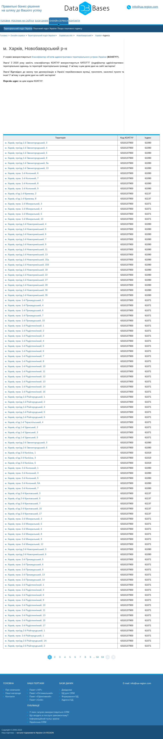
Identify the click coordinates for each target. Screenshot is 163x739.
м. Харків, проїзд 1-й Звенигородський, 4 (26, 148)
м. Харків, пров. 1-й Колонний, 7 (22, 178)
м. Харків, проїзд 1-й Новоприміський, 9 (25, 244)
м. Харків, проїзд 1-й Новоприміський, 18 (26, 270)
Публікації (33, 705)
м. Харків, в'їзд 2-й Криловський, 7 (22, 503)
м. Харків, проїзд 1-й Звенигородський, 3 (26, 142)
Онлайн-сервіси (58, 21)
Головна (5, 21)
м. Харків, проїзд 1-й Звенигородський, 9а (27, 163)
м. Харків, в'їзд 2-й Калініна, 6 (20, 463)
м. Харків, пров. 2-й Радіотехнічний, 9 (24, 600)
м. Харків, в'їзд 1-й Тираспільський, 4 (24, 422)
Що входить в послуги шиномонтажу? (48, 715)
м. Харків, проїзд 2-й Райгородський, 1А (25, 640)
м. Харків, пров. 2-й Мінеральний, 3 (23, 518)
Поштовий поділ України (45, 28)
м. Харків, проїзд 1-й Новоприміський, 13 (26, 254)
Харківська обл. (66, 35)
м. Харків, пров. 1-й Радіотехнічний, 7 (24, 356)
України (41, 35)
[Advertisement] (143, 86)
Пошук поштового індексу (69, 28)
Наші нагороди (13, 693)
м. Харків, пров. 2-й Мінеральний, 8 (23, 534)
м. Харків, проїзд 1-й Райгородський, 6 (25, 417)
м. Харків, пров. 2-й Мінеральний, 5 (23, 524)
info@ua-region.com (145, 6)
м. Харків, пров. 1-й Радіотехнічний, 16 (25, 391)
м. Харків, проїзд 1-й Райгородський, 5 (25, 412)
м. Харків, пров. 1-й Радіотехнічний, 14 (25, 386)
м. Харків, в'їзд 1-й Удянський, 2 (21, 427)
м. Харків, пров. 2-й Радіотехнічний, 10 (25, 605)
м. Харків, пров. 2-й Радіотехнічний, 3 (24, 590)
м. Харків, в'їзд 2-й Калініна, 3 (20, 458)
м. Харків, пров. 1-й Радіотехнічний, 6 (24, 351)
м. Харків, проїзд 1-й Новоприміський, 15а (27, 259)
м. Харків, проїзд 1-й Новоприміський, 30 (26, 290)
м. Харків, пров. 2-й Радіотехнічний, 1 (24, 585)
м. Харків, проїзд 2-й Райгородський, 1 (25, 630)
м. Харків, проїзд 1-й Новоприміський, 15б (27, 264)
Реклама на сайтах (22, 21)
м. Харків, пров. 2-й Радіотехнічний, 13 (25, 615)
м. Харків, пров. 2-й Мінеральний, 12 (24, 544)
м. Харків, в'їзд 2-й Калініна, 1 (20, 452)
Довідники (67, 690)
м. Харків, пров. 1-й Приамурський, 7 (24, 315)
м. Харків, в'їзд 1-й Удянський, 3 (21, 432)
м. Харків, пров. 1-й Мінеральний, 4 (23, 209)
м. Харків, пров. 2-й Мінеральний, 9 (23, 539)
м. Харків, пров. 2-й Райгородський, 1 (24, 635)
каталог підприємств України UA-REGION (35, 733)
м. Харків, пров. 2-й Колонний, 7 (22, 488)
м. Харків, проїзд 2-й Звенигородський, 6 (26, 447)
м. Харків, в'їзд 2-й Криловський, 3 (22, 493)
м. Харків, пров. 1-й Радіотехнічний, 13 (25, 381)
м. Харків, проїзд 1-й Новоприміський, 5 (25, 229)
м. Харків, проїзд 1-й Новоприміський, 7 (25, 239)
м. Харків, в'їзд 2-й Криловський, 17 (23, 513)
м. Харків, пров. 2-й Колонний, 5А (22, 483)
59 (102, 657)
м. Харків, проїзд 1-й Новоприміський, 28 (26, 285)
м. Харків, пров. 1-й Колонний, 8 (22, 183)
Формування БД (70, 696)
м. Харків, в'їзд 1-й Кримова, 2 (20, 193)
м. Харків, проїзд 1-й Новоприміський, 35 (26, 295)
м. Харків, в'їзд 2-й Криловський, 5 (22, 498)
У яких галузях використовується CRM (49, 712)
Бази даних (41, 21)
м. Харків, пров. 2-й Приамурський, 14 (25, 579)
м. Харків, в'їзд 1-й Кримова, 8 (20, 198)
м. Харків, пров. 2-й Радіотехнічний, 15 (25, 620)
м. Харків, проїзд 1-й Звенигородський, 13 (27, 168)
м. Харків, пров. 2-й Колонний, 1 (22, 468)
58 (97, 657)
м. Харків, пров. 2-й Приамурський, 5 (24, 559)
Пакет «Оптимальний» (41, 693)
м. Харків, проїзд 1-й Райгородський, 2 (25, 402)
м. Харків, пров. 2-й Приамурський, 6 (24, 564)
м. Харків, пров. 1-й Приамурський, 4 (24, 305)
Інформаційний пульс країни (44, 718)
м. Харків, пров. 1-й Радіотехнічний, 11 (25, 371)
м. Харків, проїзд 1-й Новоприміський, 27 (26, 280)
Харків (98, 35)
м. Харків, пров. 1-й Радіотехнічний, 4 (24, 341)
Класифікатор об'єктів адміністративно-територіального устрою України (69, 57)
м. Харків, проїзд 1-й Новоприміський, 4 (25, 224)
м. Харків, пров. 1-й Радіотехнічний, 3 (24, 336)
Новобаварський (84, 35)
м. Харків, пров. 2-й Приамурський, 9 (24, 569)
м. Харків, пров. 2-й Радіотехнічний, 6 (24, 595)
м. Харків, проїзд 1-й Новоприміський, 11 (26, 249)
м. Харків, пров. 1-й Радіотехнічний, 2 (24, 330)
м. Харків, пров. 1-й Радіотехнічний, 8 (24, 361)
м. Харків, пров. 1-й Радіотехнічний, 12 (25, 376)
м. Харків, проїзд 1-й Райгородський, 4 (25, 407)
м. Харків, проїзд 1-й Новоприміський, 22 (26, 275)
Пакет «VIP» (35, 690)
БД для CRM (68, 693)
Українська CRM (37, 722)
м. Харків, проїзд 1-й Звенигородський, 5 (26, 153)
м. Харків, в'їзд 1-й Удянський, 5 (21, 437)
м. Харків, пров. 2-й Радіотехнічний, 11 (25, 610)
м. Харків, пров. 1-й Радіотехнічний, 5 (24, 346)
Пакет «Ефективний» (40, 696)
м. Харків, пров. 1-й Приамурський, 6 (24, 310)
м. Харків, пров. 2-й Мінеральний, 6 (23, 529)
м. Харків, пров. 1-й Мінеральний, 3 (23, 203)
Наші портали (35, 683)
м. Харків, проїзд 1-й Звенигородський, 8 (26, 158)
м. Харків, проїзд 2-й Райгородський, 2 (25, 646)
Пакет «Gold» (36, 700)
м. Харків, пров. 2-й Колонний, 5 (22, 478)
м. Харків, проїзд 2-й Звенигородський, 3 (26, 442)
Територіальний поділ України (18, 28)
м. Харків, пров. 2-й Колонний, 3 (22, 473)
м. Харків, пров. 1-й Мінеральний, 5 (23, 214)
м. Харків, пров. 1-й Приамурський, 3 (24, 300)
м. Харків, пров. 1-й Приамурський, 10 (25, 320)
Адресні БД (67, 700)
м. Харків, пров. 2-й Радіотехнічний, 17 (25, 625)
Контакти (74, 21)
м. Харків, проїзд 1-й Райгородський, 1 (25, 397)
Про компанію (12, 690)
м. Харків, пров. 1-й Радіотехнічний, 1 (24, 325)
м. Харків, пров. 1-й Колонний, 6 (22, 173)
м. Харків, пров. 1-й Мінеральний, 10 (24, 219)
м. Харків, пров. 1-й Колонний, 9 (22, 188)
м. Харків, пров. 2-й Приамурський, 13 (25, 574)
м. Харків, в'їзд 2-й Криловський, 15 (23, 508)
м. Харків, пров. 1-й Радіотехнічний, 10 (25, 366)
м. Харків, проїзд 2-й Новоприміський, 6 (25, 554)
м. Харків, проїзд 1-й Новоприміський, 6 (25, 234)
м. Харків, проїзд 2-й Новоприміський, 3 (25, 549)
